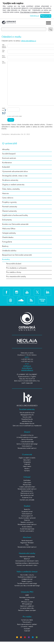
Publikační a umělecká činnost (27, 577)
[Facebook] (6, 292)
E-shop (27, 599)
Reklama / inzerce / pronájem (27, 610)
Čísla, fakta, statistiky (11, 189)
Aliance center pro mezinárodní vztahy (27, 561)
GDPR (27, 595)
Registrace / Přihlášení (27, 542)
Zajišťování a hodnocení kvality (15, 215)
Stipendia (27, 520)
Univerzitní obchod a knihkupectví (27, 437)
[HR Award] (27, 399)
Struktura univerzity (10, 180)
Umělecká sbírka (9, 251)
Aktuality (6, 149)
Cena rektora (7, 198)
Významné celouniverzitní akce (15, 171)
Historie (5, 193)
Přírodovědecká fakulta (27, 423)
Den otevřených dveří (27, 495)
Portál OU (27, 509)
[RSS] (31, 300)
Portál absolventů (27, 540)
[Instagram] (16, 292)
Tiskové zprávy (27, 622)
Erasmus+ (27, 558)
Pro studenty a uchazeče (16, 268)
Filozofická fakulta (27, 419)
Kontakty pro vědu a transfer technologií (27, 585)
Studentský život (27, 497)
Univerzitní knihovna (27, 435)
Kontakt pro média (27, 620)
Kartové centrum (9, 158)
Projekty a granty (9, 202)
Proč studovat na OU (27, 493)
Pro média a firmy (13, 272)
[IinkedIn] (47, 292)
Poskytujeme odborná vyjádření (27, 624)
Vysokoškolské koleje (27, 441)
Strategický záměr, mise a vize (14, 176)
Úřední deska (7, 237)
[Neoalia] (27, 341)
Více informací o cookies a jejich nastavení (35, 12)
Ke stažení (27, 628)
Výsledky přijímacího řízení (27, 487)
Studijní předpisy (27, 526)
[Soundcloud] (20, 300)
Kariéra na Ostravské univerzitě (15, 224)
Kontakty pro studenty (27, 531)
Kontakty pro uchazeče (27, 500)
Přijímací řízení (27, 484)
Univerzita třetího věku (27, 608)
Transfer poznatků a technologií (27, 583)
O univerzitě (9, 143)
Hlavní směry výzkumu (27, 575)
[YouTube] (27, 292)
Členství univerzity (9, 211)
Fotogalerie (7, 242)
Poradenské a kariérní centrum (27, 448)
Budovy (5, 246)
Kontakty (6, 259)
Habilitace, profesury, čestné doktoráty (27, 563)
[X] (37, 292)
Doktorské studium (27, 491)
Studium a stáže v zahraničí (27, 518)
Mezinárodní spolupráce (27, 556)
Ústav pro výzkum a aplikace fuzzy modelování (27, 425)
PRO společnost (27, 604)
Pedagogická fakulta (27, 415)
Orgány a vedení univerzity (13, 185)
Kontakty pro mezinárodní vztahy (27, 565)
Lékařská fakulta (27, 421)
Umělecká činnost (27, 579)
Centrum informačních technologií (27, 444)
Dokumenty (7, 220)
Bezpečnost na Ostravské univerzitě (17, 255)
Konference (7, 163)
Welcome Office (8, 229)
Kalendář (6, 167)
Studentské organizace (27, 529)
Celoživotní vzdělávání (27, 606)
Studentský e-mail (27, 511)
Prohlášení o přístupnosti (27, 597)
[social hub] (42, 300)
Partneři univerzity (9, 207)
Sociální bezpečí (9, 154)
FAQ (27, 545)
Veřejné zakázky (9, 233)
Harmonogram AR (27, 516)
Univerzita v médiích (27, 626)
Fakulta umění (27, 417)
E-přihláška (27, 480)
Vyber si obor (27, 482)
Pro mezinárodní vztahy (16, 277)
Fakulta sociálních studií (27, 412)
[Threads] (10, 300)
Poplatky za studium (27, 522)
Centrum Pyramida (27, 439)
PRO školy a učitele (27, 602)
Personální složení (13, 264)
